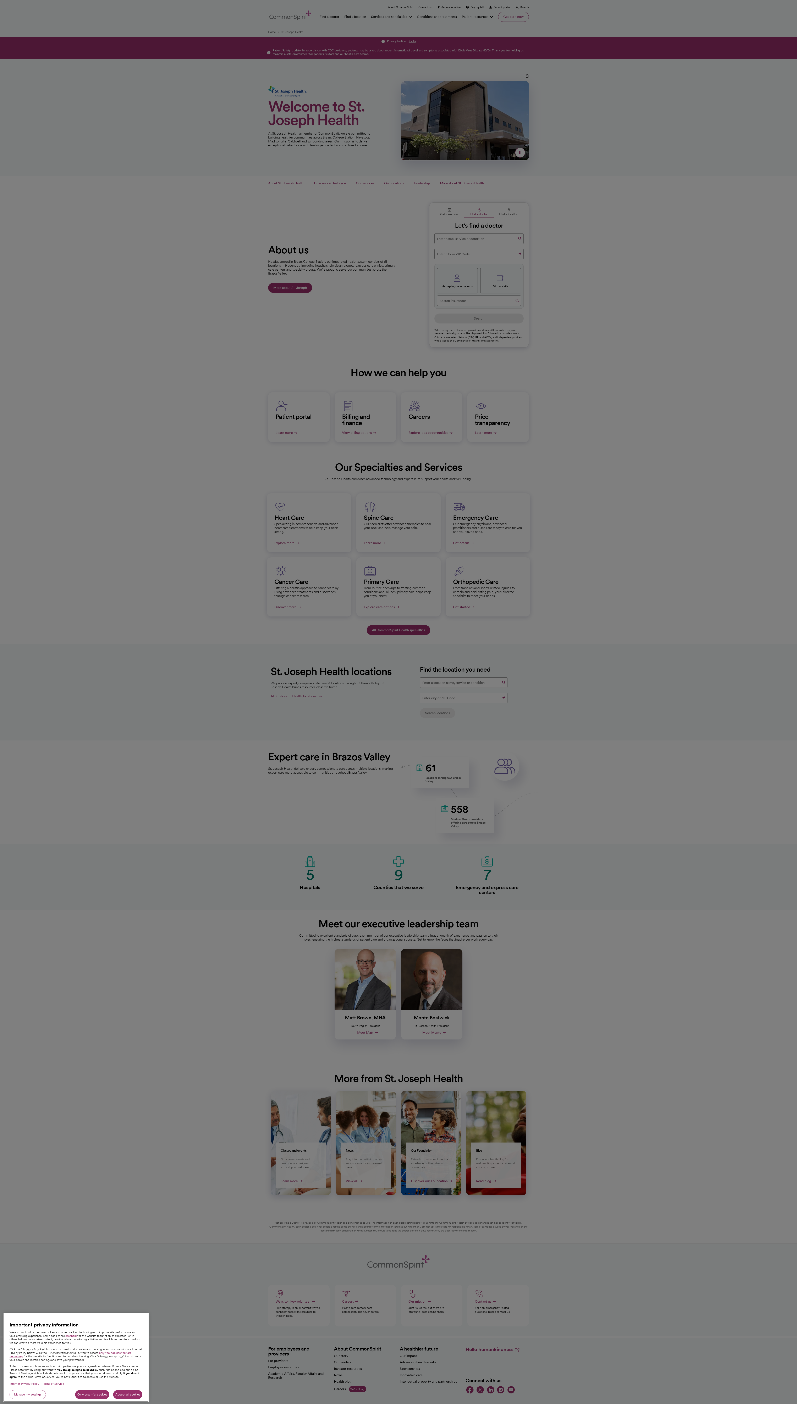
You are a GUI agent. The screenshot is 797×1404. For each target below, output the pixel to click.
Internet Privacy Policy (24, 1383)
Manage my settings (27, 1394)
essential (71, 1335)
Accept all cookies (127, 1394)
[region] (76, 1357)
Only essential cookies (92, 1394)
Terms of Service (53, 1383)
